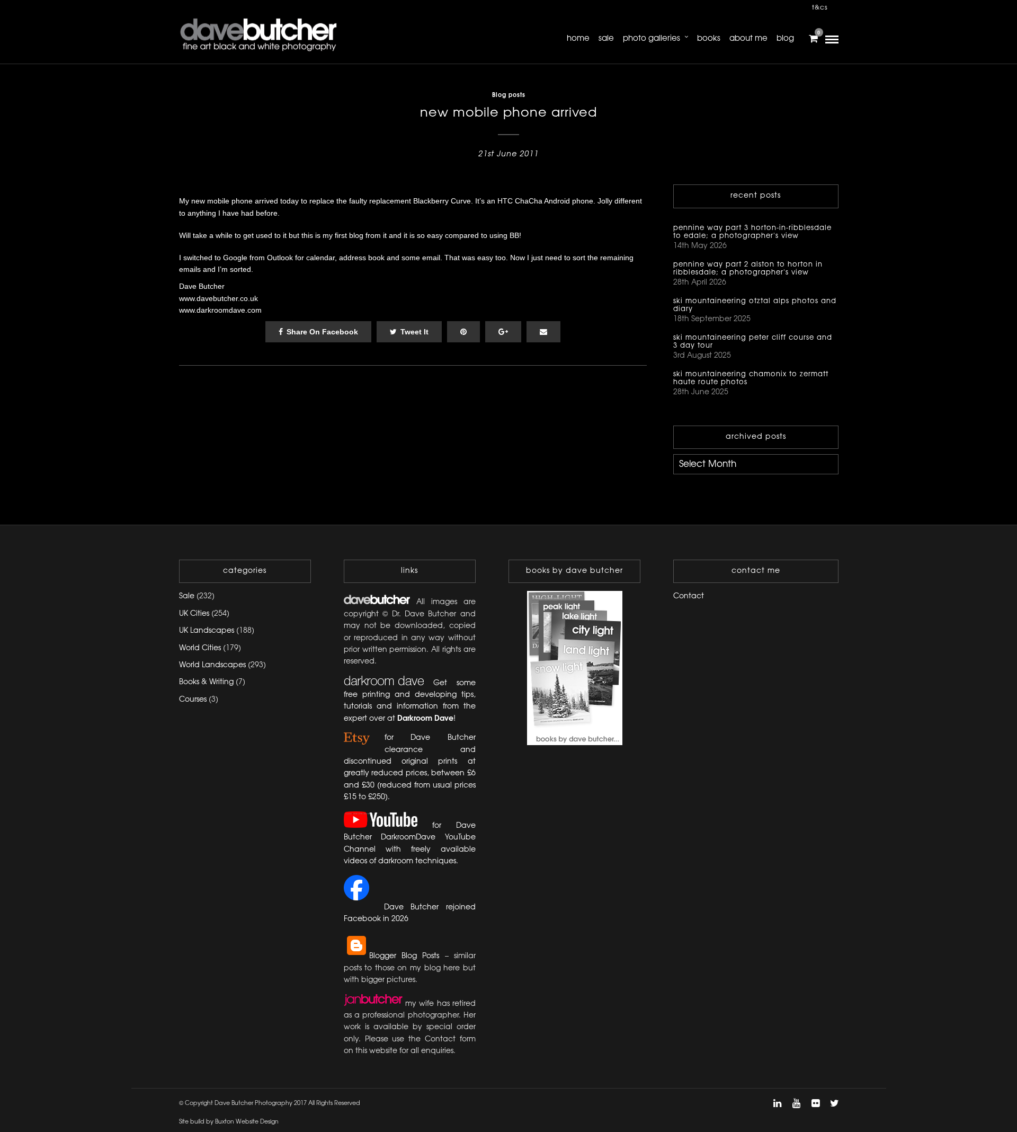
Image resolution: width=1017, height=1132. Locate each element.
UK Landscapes (206, 630)
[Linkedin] (777, 1103)
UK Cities (194, 614)
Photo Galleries (651, 38)
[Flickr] (815, 1103)
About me (748, 38)
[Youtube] (796, 1103)
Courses (193, 699)
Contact (688, 596)
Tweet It (414, 332)
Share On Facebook (322, 332)
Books (708, 38)
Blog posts (508, 95)
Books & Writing (206, 682)
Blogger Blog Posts (404, 956)
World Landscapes (212, 665)
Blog (785, 38)
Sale (606, 38)
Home (578, 38)
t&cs (820, 8)
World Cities (200, 648)
